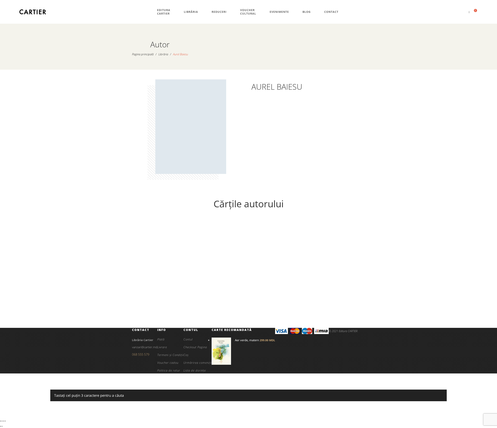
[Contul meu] (462, 12)
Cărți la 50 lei (162, 302)
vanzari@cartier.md (144, 347)
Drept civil (162, 308)
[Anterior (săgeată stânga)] (0, 426)
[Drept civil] (162, 260)
